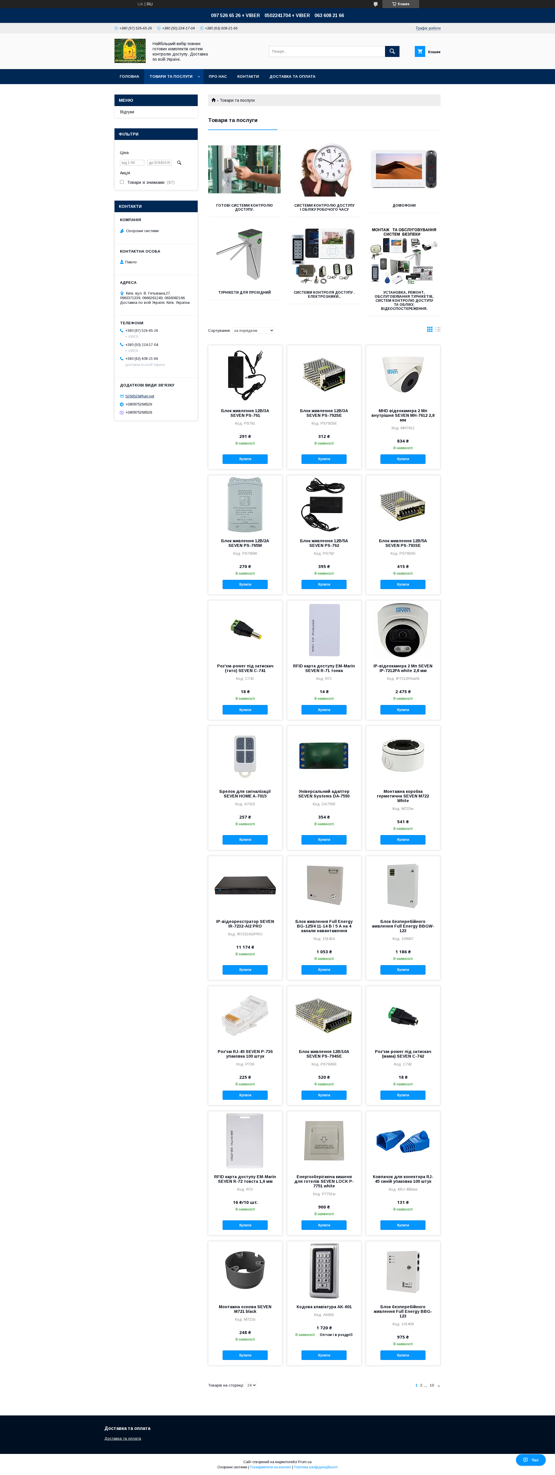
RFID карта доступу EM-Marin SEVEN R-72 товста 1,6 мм (245, 1179)
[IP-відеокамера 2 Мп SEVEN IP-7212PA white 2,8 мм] (403, 629)
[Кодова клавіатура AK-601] (324, 1270)
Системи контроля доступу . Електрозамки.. (324, 294)
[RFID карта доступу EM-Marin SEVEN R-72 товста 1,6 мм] (245, 1140)
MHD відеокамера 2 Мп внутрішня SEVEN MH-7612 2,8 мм (402, 415)
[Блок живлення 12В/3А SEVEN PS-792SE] (324, 374)
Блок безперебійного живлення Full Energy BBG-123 (403, 1311)
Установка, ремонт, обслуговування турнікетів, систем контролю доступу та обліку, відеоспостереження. (404, 300)
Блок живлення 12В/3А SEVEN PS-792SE (324, 413)
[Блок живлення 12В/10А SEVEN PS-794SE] (324, 1015)
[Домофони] (404, 169)
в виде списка (438, 331)
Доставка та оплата (292, 76)
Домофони (404, 205)
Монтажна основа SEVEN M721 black (245, 1309)
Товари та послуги (171, 76)
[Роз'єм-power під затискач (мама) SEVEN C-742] (403, 1015)
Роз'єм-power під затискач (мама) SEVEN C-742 (403, 1053)
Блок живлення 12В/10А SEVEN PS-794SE (324, 1053)
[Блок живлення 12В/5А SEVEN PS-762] (324, 504)
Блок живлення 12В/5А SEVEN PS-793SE (403, 543)
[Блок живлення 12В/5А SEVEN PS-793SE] (403, 504)
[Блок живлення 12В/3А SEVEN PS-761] (245, 374)
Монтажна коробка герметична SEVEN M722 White (403, 796)
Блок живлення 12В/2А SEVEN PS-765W (245, 543)
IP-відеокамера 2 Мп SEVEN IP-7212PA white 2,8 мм (402, 668)
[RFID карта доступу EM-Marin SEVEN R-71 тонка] (324, 629)
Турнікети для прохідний (244, 292)
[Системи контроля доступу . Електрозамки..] (324, 256)
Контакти (248, 76)
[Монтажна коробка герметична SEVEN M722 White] (403, 755)
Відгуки (127, 112)
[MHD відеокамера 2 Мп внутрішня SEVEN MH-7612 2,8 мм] (403, 374)
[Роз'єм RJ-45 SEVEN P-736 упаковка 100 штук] (245, 1015)
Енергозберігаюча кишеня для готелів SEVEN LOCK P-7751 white (324, 1181)
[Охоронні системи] (130, 61)
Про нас (218, 76)
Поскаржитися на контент (270, 1467)
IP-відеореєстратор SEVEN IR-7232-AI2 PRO (245, 923)
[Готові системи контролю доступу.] (244, 169)
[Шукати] (392, 51)
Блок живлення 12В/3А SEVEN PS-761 (245, 413)
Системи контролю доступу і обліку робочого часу (324, 207)
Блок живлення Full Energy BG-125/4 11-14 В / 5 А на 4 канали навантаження (324, 926)
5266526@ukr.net (139, 396)
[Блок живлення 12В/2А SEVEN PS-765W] (245, 504)
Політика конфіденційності (316, 1467)
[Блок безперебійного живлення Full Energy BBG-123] (403, 1270)
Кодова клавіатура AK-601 (324, 1306)
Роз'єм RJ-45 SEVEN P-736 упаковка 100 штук (245, 1053)
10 (432, 1385)
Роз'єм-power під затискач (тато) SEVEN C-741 (245, 668)
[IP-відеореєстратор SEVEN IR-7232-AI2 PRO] (245, 885)
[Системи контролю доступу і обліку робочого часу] (324, 169)
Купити (245, 459)
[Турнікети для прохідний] (244, 256)
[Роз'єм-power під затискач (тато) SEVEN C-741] (245, 629)
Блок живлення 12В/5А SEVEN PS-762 (324, 543)
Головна (129, 76)
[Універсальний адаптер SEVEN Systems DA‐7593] (324, 755)
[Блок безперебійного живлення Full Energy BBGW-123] (403, 885)
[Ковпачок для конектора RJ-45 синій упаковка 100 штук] (403, 1140)
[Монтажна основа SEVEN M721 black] (245, 1270)
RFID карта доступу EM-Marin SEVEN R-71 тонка (324, 668)
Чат (535, 1460)
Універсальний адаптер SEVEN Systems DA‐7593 (324, 793)
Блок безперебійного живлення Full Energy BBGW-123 (403, 926)
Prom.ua (305, 1462)
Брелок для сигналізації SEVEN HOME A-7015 (245, 793)
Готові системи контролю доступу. (244, 207)
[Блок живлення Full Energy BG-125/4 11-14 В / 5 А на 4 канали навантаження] (324, 885)
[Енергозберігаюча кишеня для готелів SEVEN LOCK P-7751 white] (324, 1140)
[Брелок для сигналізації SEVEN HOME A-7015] (245, 755)
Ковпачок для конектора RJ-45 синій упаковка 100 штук (403, 1179)
